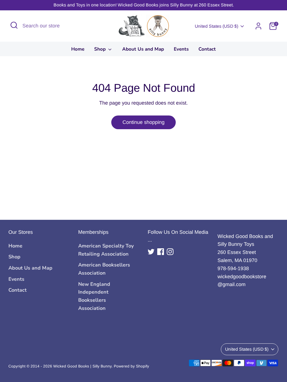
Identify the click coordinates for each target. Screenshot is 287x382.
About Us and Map (143, 49)
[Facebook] (160, 251)
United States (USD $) (216, 26)
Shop (100, 49)
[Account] (258, 26)
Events (181, 49)
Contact (207, 49)
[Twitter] (151, 251)
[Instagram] (170, 251)
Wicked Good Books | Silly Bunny (82, 366)
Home (77, 49)
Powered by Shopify (131, 366)
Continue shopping (143, 122)
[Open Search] (14, 25)
